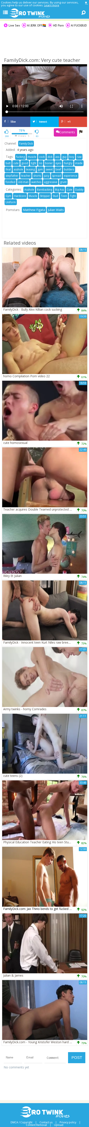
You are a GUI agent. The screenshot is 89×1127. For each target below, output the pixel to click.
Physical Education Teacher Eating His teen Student (39, 842)
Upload (58, 1125)
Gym (8, 196)
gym (40, 169)
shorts (37, 176)
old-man (23, 182)
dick (50, 157)
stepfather (12, 176)
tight (33, 163)
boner (49, 163)
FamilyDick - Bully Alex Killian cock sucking (32, 309)
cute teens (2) (12, 776)
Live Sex (14, 25)
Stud (55, 196)
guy (64, 157)
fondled (10, 182)
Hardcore (20, 196)
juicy (46, 176)
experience (70, 176)
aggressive (50, 182)
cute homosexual (15, 443)
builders (69, 169)
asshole (18, 169)
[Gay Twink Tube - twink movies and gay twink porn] (44, 13)
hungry (68, 163)
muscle (32, 157)
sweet (49, 169)
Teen (64, 196)
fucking (20, 157)
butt (8, 163)
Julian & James (13, 975)
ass (57, 157)
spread (56, 176)
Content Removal (36, 1125)
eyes (58, 163)
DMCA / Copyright (21, 1122)
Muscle (33, 196)
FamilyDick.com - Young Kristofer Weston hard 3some (41, 1042)
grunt (63, 182)
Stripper (45, 196)
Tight (73, 196)
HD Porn (58, 25)
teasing (30, 169)
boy (71, 157)
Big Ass (59, 189)
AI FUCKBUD (78, 25)
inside (79, 163)
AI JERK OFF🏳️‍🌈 (36, 25)
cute (16, 163)
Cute (69, 189)
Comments (67, 132)
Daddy (79, 189)
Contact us (46, 1122)
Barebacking (44, 189)
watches (36, 182)
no (40, 163)
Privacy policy (68, 1122)
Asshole (29, 189)
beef (58, 169)
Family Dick (26, 143)
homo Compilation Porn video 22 (26, 376)
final (8, 169)
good (24, 163)
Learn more (51, 5)
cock (42, 157)
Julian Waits (56, 210)
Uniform (11, 202)
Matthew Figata (34, 210)
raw (79, 157)
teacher (25, 176)
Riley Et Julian (12, 576)
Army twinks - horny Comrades (24, 709)
